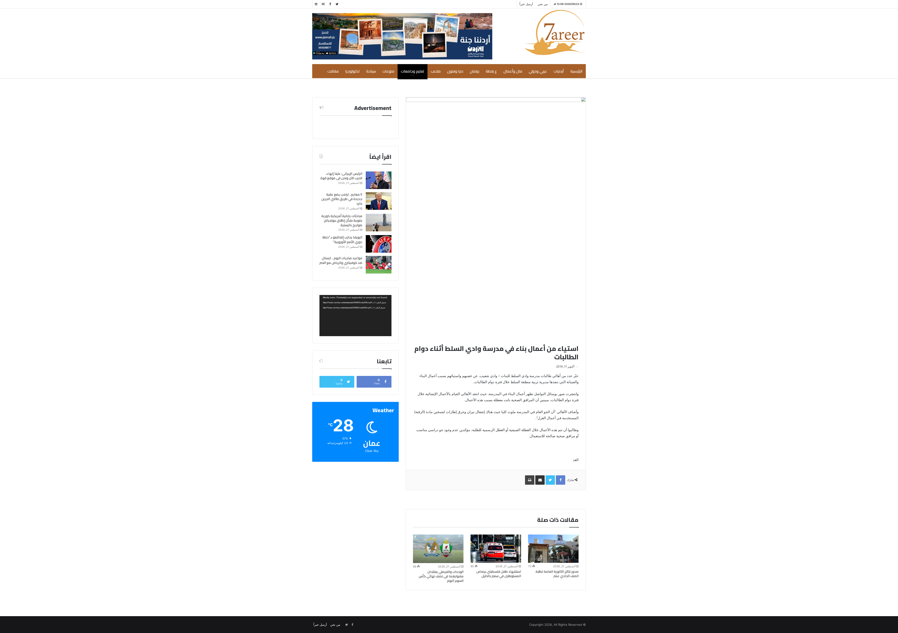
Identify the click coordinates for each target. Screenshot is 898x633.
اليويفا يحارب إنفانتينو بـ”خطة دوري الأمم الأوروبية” (342, 239)
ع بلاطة (491, 71)
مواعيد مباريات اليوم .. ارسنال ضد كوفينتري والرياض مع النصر (340, 260)
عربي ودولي (538, 71)
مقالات (333, 71)
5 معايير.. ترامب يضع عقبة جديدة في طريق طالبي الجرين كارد (341, 199)
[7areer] (555, 32)
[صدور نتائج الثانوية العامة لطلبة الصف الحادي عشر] (553, 549)
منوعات (388, 71)
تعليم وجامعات (412, 71)
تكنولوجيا (352, 71)
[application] (355, 315)
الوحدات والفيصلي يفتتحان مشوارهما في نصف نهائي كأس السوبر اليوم (441, 576)
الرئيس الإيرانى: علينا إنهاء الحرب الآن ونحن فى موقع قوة (341, 176)
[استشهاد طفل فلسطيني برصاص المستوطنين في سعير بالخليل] (496, 549)
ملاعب (436, 71)
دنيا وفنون (455, 71)
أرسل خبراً (526, 4)
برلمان (474, 71)
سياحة (371, 71)
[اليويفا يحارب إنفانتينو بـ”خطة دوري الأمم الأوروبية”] (378, 244)
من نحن (543, 4)
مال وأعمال (512, 71)
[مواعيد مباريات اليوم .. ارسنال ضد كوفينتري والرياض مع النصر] (378, 264)
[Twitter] (336, 4)
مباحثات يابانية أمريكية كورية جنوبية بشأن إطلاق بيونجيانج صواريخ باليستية (341, 220)
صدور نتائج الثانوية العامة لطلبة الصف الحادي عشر (557, 573)
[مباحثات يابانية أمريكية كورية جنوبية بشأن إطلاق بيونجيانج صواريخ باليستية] (378, 222)
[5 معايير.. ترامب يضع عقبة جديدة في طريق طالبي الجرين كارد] (378, 201)
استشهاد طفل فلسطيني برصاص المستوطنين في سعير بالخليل (498, 573)
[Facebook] (329, 4)
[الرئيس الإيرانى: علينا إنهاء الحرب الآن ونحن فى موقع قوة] (378, 180)
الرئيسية (576, 71)
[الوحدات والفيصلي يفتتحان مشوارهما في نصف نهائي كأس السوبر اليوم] (438, 549)
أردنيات (559, 71)
